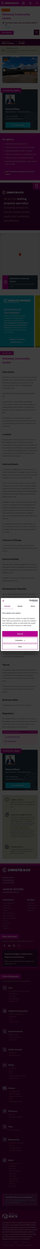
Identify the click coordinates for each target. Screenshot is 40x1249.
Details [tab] (20, 606)
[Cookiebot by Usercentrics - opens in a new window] (29, 601)
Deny (20, 646)
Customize (19, 640)
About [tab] (33, 606)
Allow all (20, 634)
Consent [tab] (7, 606)
